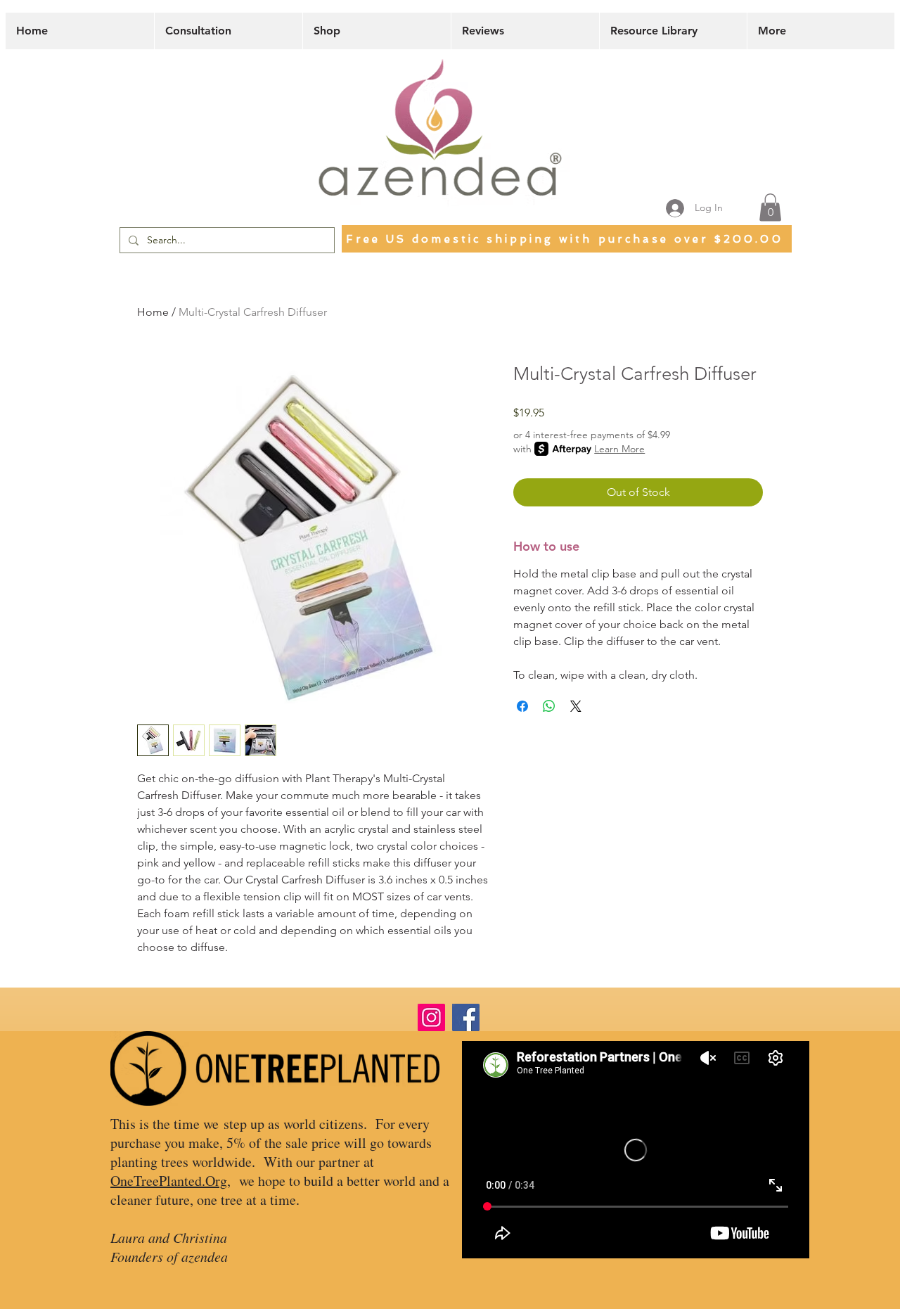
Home (153, 312)
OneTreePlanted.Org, (170, 1180)
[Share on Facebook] (522, 706)
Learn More (619, 448)
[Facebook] (466, 1017)
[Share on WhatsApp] (549, 706)
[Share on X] (575, 706)
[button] (770, 207)
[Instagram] (431, 1017)
